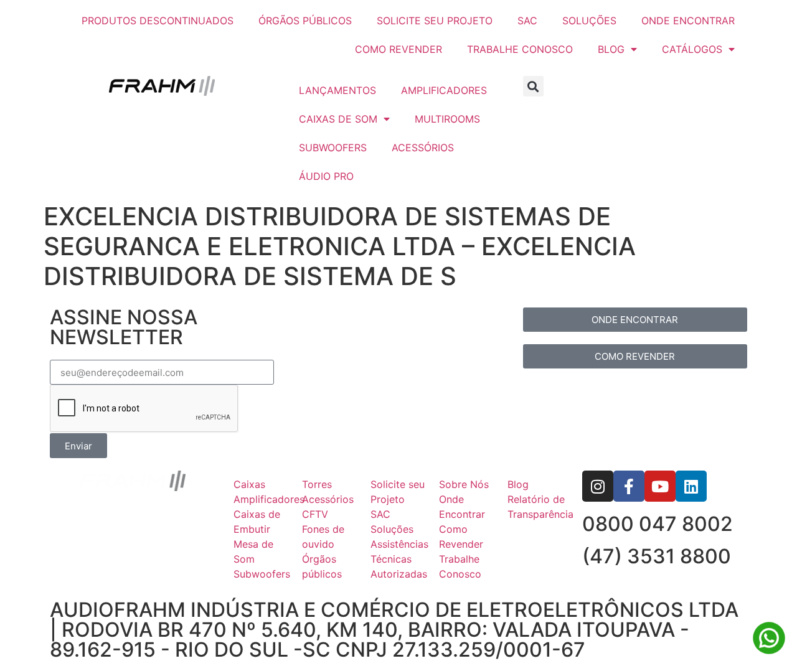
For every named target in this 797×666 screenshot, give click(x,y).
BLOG (611, 49)
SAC (527, 20)
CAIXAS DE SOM (338, 119)
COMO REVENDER (398, 49)
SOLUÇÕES (589, 20)
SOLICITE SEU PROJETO (435, 20)
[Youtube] (660, 486)
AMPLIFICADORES (444, 90)
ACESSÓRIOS (423, 147)
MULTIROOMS (447, 119)
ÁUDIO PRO (326, 176)
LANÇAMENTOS (337, 90)
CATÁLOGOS (692, 49)
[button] (533, 86)
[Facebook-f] (628, 486)
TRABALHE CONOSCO (520, 49)
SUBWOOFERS (333, 147)
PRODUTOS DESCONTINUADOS (157, 20)
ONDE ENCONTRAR (688, 20)
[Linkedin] (691, 486)
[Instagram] (597, 486)
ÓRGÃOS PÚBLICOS (305, 20)
